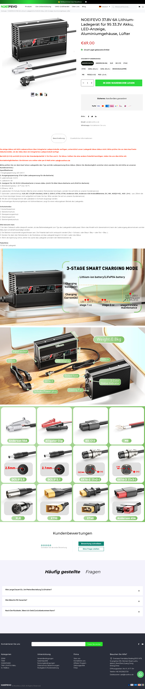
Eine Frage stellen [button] (91, 549)
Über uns (77, 658)
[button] (104, 7)
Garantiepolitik (42, 661)
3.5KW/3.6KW (6, 663)
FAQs (76, 668)
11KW (3, 661)
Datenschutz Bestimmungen (48, 665)
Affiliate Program (80, 663)
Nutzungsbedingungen (46, 663)
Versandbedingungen (45, 658)
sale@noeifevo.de (92, 122)
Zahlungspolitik (79, 665)
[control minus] (82, 83)
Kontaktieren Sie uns (98, 125)
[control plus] (92, 83)
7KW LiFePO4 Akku (8, 665)
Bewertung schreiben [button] (91, 544)
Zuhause (3, 11)
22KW (3, 658)
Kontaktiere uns (79, 661)
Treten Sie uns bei (94, 644)
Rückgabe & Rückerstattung (48, 668)
